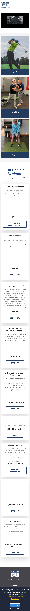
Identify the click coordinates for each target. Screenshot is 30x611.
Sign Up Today (15, 363)
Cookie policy (10, 596)
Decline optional (15, 602)
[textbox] (15, 113)
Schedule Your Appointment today (15, 224)
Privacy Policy (15, 599)
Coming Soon (15, 435)
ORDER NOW (15, 275)
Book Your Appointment (15, 470)
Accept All (15, 605)
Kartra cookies (19, 596)
